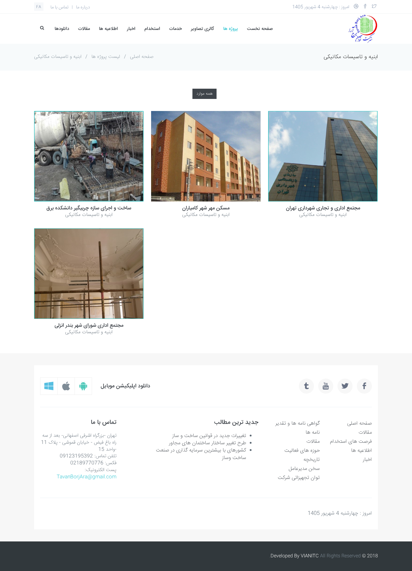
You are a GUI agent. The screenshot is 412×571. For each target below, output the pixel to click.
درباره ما (83, 7)
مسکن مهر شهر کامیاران (206, 208)
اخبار (131, 28)
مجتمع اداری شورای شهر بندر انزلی (89, 325)
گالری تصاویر (202, 28)
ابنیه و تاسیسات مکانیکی (57, 57)
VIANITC (310, 556)
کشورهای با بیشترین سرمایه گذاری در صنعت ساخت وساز (201, 454)
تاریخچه (311, 460)
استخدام (152, 28)
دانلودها (62, 28)
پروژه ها (230, 28)
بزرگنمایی (72, 156)
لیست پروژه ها (105, 57)
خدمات (175, 28)
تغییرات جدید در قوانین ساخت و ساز (209, 436)
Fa (38, 7)
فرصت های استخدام (351, 442)
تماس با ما (59, 7)
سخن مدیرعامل (304, 469)
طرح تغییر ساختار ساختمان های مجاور (207, 443)
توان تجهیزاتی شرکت (299, 478)
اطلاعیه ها (108, 28)
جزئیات (105, 156)
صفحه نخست (260, 28)
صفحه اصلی (142, 57)
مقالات (84, 28)
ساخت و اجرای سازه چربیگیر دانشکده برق (88, 208)
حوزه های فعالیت (302, 451)
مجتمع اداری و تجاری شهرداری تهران (323, 208)
